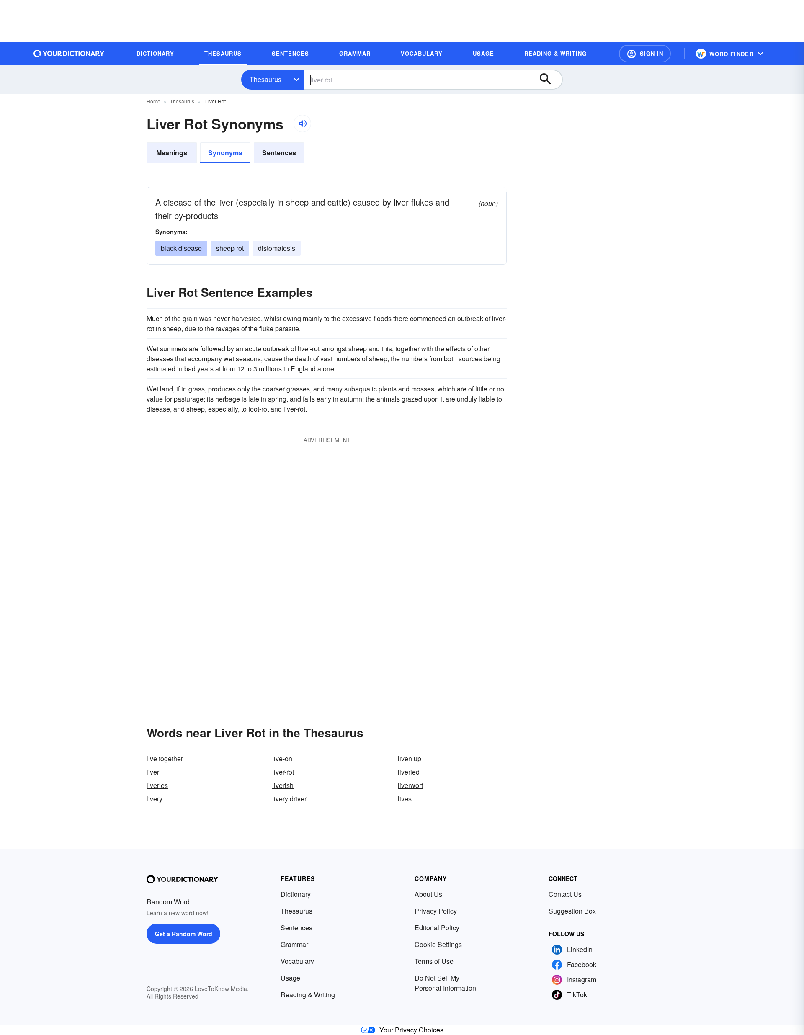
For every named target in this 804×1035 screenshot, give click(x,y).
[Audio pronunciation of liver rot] (302, 123)
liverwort (410, 785)
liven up (409, 758)
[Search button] (549, 79)
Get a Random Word (183, 933)
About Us (428, 894)
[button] (645, 53)
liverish (283, 785)
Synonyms (225, 152)
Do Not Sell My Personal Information (445, 983)
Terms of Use (434, 961)
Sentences (279, 152)
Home (153, 101)
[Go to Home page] (69, 53)
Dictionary (296, 894)
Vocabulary (297, 961)
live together (165, 758)
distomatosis (276, 248)
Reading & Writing (308, 994)
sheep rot (230, 248)
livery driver (289, 798)
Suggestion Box (572, 911)
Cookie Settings (438, 944)
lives (405, 798)
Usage (290, 978)
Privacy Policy (436, 911)
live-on (282, 758)
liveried (409, 772)
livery (154, 798)
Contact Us (565, 894)
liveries (157, 785)
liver (153, 772)
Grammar (294, 944)
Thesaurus (265, 79)
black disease (181, 248)
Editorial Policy (437, 927)
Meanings (171, 152)
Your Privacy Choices (411, 1030)
